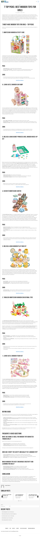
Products (6, 528)
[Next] (37, 497)
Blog (10, 528)
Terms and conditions (31, 528)
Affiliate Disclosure (23, 528)
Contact (17, 528)
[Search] (10, 506)
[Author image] (15, 497)
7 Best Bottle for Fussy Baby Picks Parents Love (6, 495)
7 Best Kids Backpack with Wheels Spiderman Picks (19, 495)
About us (13, 528)
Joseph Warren (7, 485)
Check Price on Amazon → (20, 80)
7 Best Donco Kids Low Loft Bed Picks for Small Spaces (33, 495)
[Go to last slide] (2, 497)
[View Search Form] (36, 1)
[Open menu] (38, 1)
